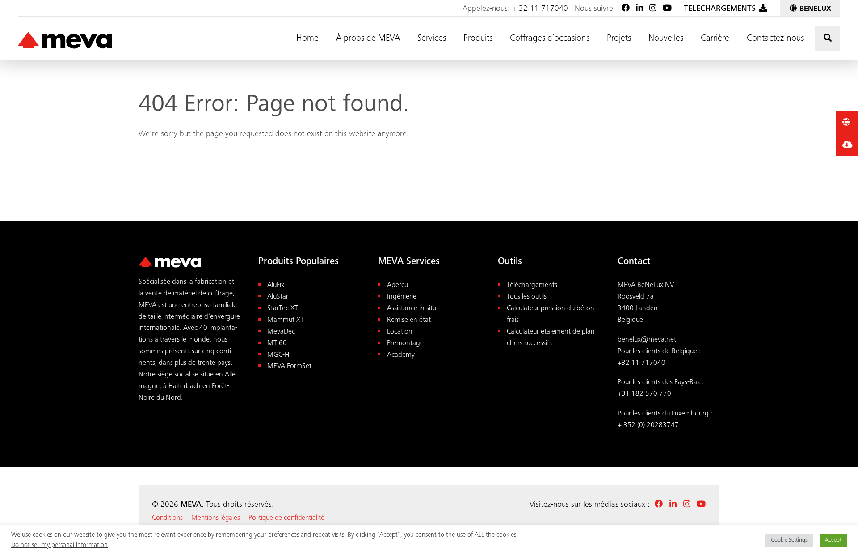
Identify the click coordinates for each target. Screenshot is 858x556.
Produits (477, 38)
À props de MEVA (368, 38)
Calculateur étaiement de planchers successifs (552, 337)
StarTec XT (282, 308)
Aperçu (397, 285)
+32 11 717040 (641, 363)
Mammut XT (285, 320)
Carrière (715, 38)
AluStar (277, 297)
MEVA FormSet (289, 366)
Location (399, 332)
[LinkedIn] (639, 9)
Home (307, 38)
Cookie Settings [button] (789, 540)
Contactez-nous (775, 38)
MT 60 (277, 343)
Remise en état (409, 320)
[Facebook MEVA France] (626, 9)
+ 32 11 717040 (540, 9)
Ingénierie (401, 297)
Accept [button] (833, 540)
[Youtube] (667, 9)
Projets (619, 38)
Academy (401, 355)
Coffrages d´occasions (549, 38)
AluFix (275, 285)
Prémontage (405, 343)
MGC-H (278, 355)
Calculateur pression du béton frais (550, 314)
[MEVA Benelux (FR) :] (65, 41)
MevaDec (281, 332)
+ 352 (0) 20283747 (648, 425)
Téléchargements (532, 285)
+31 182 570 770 (644, 394)
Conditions (167, 518)
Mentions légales (215, 518)
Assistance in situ (411, 308)
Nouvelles (665, 38)
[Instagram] (652, 9)
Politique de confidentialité (286, 518)
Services (431, 38)
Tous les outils (527, 297)
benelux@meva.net (647, 340)
